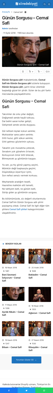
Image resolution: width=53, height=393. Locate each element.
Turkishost (36, 387)
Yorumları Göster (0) (25, 360)
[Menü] (4, 4)
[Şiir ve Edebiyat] (26, 4)
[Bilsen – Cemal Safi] (13, 328)
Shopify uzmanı (28, 384)
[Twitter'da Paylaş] (26, 390)
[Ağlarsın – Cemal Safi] (40, 294)
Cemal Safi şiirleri (18, 209)
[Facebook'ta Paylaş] (9, 390)
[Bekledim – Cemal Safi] (40, 256)
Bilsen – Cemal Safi (12, 347)
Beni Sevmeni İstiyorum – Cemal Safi (11, 277)
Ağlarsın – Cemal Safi (39, 313)
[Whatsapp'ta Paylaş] (44, 390)
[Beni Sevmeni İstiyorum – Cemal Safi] (13, 256)
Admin (5, 28)
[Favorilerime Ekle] (23, 71)
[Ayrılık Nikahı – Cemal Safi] (13, 294)
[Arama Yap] (44, 4)
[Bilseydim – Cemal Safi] (40, 328)
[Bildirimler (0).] (49, 4)
